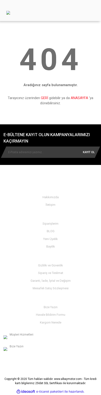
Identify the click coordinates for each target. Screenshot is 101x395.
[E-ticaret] (50, 392)
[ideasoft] (25, 391)
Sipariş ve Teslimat (50, 273)
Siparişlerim (50, 223)
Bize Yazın (51, 307)
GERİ (44, 98)
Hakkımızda (51, 197)
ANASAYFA (79, 98)
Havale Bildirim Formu (50, 314)
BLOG (50, 231)
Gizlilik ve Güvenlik (50, 265)
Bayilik (50, 246)
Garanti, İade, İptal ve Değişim (51, 280)
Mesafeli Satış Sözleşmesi (51, 288)
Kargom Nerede (50, 322)
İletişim (50, 204)
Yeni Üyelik (50, 239)
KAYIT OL (89, 152)
